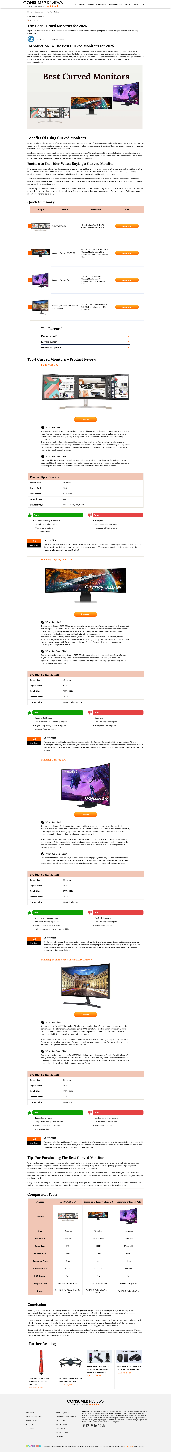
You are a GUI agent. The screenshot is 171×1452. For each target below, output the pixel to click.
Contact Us (139, 4)
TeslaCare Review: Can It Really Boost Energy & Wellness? (39, 1381)
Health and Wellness (97, 4)
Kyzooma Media (128, 1446)
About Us (29, 1424)
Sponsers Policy (61, 1424)
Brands (128, 4)
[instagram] (87, 1425)
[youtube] (103, 1425)
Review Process (115, 4)
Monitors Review (53, 12)
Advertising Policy (62, 1412)
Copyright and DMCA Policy (66, 1416)
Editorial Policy (61, 1428)
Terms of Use (60, 1420)
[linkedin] (95, 1425)
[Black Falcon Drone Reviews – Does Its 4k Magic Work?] (70, 1374)
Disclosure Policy (62, 1432)
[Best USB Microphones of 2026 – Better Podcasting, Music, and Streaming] (99, 1362)
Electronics (80, 4)
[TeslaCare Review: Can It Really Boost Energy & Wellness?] (41, 1374)
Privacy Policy (60, 1436)
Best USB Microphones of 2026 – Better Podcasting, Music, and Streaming (98, 1369)
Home (29, 12)
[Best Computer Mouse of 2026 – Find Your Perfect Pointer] (129, 1362)
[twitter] (99, 1425)
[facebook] (83, 1425)
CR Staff (42, 39)
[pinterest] (91, 1425)
